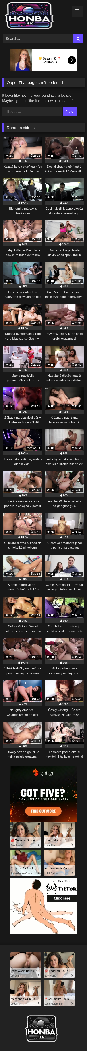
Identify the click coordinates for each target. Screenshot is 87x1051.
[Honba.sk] (35, 16)
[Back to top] (73, 1037)
